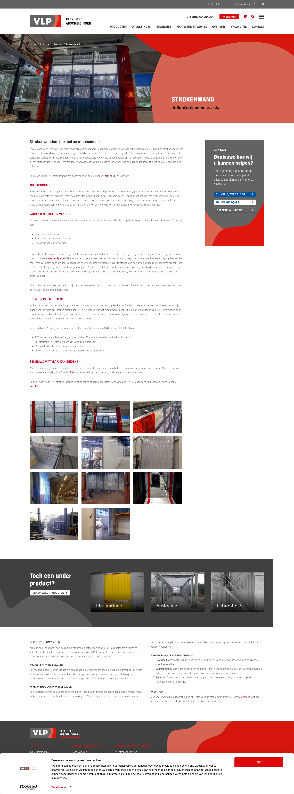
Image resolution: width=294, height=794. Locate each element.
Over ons (219, 27)
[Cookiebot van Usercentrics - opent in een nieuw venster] (29, 787)
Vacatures (239, 27)
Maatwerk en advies (192, 27)
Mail (64, 372)
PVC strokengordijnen (125, 752)
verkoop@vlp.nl (241, 4)
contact (245, 697)
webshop (34, 386)
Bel (72, 372)
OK (259, 762)
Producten (118, 27)
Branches (164, 27)
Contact (258, 27)
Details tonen (59, 787)
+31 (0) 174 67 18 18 (214, 4)
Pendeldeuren (79, 752)
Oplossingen (141, 27)
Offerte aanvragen (200, 17)
